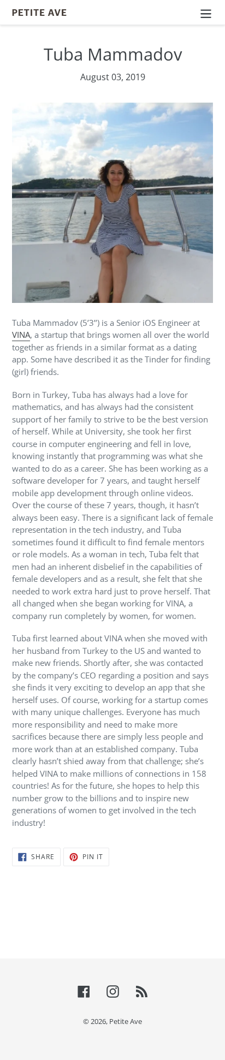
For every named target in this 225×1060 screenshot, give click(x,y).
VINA (21, 334)
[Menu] (206, 12)
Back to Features (120, 915)
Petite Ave (125, 1021)
